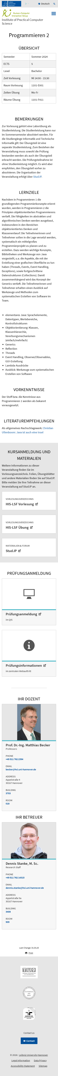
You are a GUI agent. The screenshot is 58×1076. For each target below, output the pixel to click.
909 (7, 921)
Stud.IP (37, 176)
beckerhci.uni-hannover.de (21, 769)
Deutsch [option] (45, 3)
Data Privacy (40, 1060)
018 (7, 803)
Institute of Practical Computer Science (22, 21)
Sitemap (43, 1065)
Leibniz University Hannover (33, 1055)
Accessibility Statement (23, 1065)
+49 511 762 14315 (15, 877)
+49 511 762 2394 (14, 759)
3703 (8, 793)
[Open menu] (53, 14)
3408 (8, 911)
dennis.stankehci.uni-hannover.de (25, 887)
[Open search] (54, 3)
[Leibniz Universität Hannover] (11, 4)
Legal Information (20, 1060)
